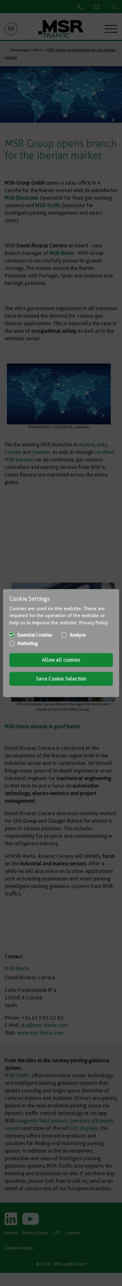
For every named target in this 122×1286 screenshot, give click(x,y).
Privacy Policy (93, 622)
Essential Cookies (35, 635)
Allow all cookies (61, 660)
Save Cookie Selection (61, 679)
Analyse (78, 635)
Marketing (28, 643)
